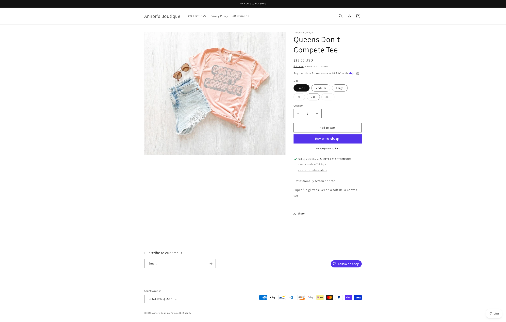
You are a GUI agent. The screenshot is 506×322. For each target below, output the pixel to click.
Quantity (298, 105)
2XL (313, 97)
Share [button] (301, 213)
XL (301, 97)
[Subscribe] (211, 263)
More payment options (327, 148)
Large (340, 88)
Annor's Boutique (161, 313)
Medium (320, 88)
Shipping (299, 65)
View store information (312, 170)
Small (301, 88)
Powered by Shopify (181, 313)
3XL (330, 97)
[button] (340, 16)
